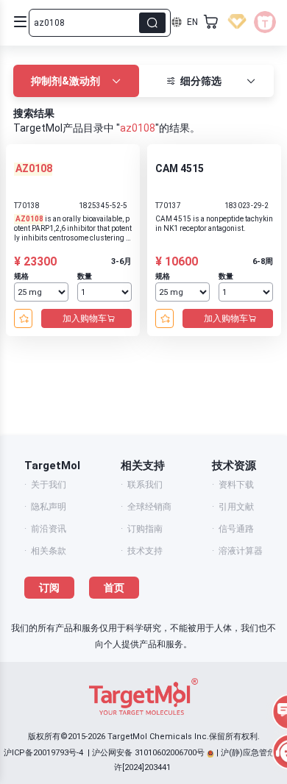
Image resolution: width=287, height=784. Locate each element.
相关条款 (48, 551)
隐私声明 (48, 507)
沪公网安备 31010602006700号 (148, 753)
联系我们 (145, 485)
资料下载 (236, 485)
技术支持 (145, 551)
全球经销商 (149, 507)
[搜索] (152, 23)
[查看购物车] (211, 22)
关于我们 (48, 485)
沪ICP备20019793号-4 (43, 753)
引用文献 (236, 507)
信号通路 (236, 529)
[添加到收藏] (23, 318)
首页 (114, 588)
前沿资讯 (48, 529)
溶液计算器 (241, 551)
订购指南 (145, 529)
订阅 (49, 588)
